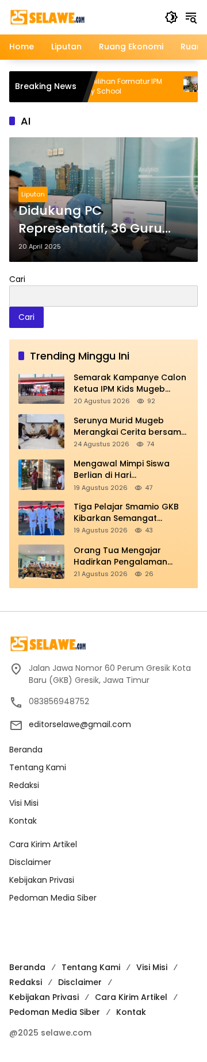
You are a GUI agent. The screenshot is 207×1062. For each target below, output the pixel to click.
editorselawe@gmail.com (80, 724)
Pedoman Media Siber (53, 897)
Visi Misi (24, 803)
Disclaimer (30, 862)
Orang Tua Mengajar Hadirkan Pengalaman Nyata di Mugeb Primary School (124, 556)
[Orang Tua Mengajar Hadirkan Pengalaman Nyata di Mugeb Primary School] (41, 561)
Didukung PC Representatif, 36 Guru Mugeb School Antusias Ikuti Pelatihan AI (94, 220)
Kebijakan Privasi (41, 880)
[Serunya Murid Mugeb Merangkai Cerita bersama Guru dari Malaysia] (41, 431)
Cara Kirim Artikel (43, 844)
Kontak (23, 821)
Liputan (33, 194)
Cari (17, 279)
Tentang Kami (37, 767)
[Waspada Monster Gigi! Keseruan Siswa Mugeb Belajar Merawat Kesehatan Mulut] (178, 86)
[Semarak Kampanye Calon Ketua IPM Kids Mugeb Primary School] (41, 389)
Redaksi (24, 785)
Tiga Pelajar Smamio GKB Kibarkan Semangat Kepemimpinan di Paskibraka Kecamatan (126, 512)
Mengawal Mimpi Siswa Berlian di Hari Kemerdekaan (122, 469)
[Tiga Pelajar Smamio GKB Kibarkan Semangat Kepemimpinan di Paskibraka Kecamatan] (41, 518)
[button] (171, 17)
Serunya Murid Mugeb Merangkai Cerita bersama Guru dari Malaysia (130, 426)
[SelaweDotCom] (81, 16)
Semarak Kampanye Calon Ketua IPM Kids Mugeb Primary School (130, 383)
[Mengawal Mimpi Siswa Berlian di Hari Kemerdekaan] (41, 474)
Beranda (26, 749)
